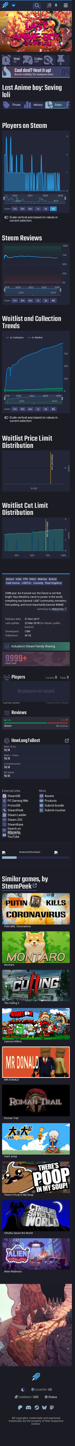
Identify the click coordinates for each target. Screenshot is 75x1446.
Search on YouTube (14, 835)
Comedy (38, 583)
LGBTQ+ (26, 583)
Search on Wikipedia (14, 830)
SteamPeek (15, 810)
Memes (42, 579)
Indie (18, 579)
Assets (49, 796)
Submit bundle (54, 805)
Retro (33, 579)
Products (51, 800)
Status (52, 1397)
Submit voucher (55, 810)
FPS (25, 579)
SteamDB (14, 796)
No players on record (36, 691)
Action (10, 579)
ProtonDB (14, 805)
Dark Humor (13, 583)
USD (29, 1397)
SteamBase (15, 824)
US (43, 1389)
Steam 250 (15, 819)
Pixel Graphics (53, 583)
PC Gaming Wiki (18, 800)
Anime (52, 579)
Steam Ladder (17, 815)
